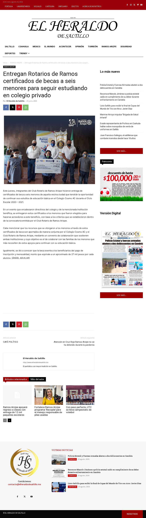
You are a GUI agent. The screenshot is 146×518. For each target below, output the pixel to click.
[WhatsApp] (26, 107)
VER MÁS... (121, 151)
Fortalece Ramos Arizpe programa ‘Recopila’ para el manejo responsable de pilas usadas (48, 411)
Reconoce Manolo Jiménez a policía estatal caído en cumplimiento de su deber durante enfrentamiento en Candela (119, 97)
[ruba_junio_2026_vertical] (121, 200)
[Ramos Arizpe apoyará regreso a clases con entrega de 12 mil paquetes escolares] (17, 395)
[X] (134, 5)
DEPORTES (72, 487)
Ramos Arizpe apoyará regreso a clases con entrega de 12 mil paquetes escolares (15, 411)
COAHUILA (72, 459)
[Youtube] (141, 5)
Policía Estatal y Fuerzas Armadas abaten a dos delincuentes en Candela (121, 86)
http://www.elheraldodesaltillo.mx (35, 362)
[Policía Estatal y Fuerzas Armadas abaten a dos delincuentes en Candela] (59, 460)
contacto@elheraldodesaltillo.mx (24, 484)
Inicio (5, 63)
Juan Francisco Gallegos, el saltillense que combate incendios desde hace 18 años (118, 136)
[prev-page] (5, 420)
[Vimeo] (138, 5)
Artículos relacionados (16, 379)
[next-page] (9, 420)
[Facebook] (127, 5)
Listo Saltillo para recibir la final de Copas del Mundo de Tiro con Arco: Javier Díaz (120, 107)
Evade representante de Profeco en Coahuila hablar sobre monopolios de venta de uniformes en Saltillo (120, 126)
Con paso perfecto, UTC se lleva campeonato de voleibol (79, 410)
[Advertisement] (48, 291)
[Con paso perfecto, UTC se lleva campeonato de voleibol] (80, 395)
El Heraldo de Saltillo (15, 101)
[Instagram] (131, 5)
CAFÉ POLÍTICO (10, 342)
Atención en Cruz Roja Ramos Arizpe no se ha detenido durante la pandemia (74, 343)
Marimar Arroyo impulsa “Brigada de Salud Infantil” (119, 116)
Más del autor (37, 379)
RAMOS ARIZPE (16, 63)
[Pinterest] (19, 107)
